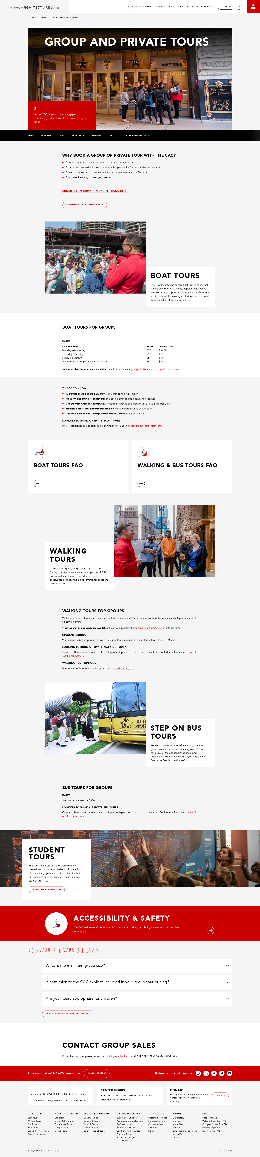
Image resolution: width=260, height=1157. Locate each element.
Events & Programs (64, 1121)
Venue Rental (61, 1131)
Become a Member (157, 1118)
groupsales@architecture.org (146, 369)
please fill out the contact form (145, 425)
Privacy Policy (53, 1151)
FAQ (112, 135)
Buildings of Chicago (127, 1118)
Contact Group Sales (136, 135)
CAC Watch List (124, 1124)
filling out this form (118, 1056)
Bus (62, 135)
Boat (31, 135)
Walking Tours (34, 1121)
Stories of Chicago (126, 1137)
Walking (47, 135)
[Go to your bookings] (253, 6)
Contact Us (178, 1137)
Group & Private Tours (38, 1131)
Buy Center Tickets (64, 1124)
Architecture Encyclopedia (129, 1121)
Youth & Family (91, 1124)
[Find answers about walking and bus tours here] (141, 483)
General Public (91, 1118)
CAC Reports (123, 1140)
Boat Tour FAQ (209, 1118)
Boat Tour (32, 1118)
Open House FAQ (211, 1131)
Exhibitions (60, 1118)
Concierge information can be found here (94, 191)
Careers (176, 1127)
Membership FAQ (211, 1127)
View (103, 1100)
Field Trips (33, 1127)
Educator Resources (126, 1134)
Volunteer (153, 1127)
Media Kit (177, 1134)
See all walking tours (124, 668)
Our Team (177, 1121)
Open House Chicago (94, 1131)
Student (97, 135)
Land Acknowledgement (185, 1131)
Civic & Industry (91, 1127)
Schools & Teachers (93, 1121)
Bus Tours (32, 1124)
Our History (178, 1118)
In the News (178, 1124)
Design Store (61, 1127)
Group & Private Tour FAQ (215, 1124)
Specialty (78, 135)
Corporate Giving (156, 1124)
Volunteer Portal (225, 1151)
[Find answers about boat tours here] (37, 483)
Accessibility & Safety (38, 1134)
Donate (151, 1131)
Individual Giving (156, 1121)
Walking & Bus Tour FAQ (214, 1121)
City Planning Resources (128, 1131)
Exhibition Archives (126, 1127)
